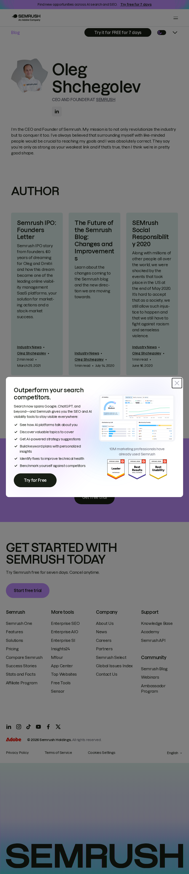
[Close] (177, 383)
